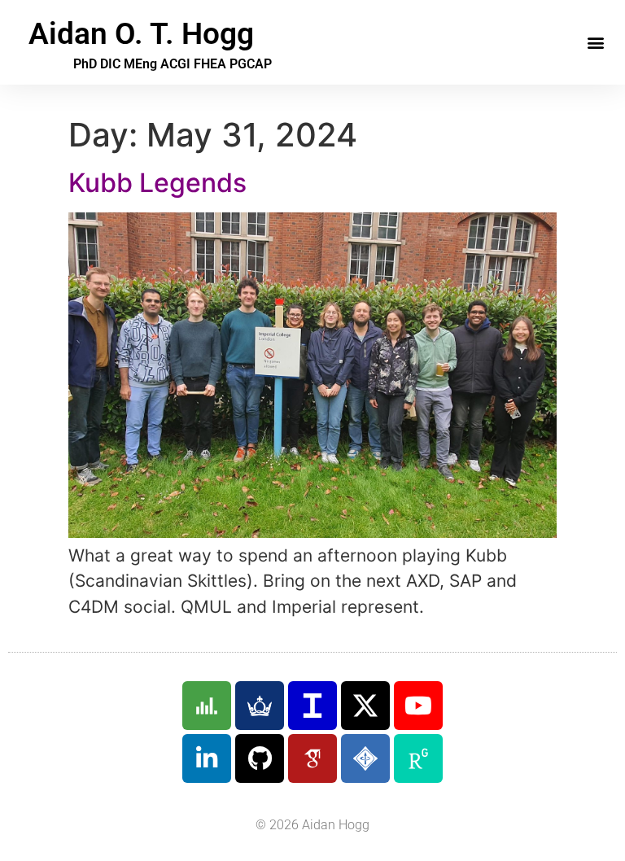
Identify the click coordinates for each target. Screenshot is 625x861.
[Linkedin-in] (206, 758)
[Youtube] (418, 705)
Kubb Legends (157, 183)
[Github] (259, 758)
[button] (595, 42)
